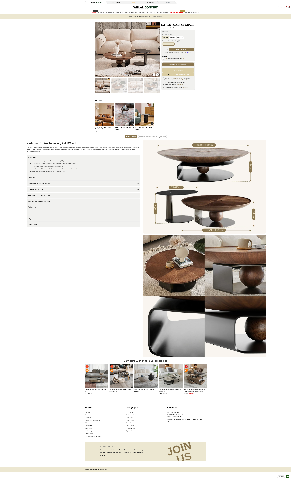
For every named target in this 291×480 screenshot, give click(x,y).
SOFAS (105, 12)
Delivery (163, 136)
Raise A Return (130, 420)
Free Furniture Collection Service (93, 436)
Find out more (104, 455)
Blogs (86, 415)
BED (140, 12)
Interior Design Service (90, 431)
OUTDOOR (145, 12)
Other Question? (130, 425)
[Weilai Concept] (96, 2)
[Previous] (154, 74)
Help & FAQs (129, 412)
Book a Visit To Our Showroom (92, 420)
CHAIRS (100, 12)
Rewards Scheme (130, 428)
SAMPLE (187, 12)
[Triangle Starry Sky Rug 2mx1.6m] (124, 114)
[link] (168, 28)
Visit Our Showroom (178, 70)
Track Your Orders (130, 415)
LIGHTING (152, 12)
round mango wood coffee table (38, 147)
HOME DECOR (124, 12)
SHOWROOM (195, 12)
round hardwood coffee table (51, 149)
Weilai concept (93, 469)
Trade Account (88, 428)
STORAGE (116, 12)
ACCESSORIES (133, 12)
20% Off (94, 12)
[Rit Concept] (115, 2)
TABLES (110, 12)
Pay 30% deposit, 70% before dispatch (178, 64)
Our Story (87, 412)
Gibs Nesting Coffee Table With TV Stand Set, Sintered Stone (170, 390)
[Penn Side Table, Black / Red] (144, 114)
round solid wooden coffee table (70, 149)
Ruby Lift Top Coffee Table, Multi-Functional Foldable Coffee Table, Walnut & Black (194, 390)
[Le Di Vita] (132, 2)
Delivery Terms (130, 423)
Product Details (131, 136)
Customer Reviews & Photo (148, 136)
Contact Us (88, 417)
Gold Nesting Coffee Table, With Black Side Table (95, 390)
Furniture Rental (89, 433)
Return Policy (129, 417)
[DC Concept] (150, 2)
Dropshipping (88, 425)
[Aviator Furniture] (167, 2)
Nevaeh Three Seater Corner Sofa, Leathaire (103, 128)
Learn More (180, 84)
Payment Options (130, 431)
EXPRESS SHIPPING (162, 12)
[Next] (157, 74)
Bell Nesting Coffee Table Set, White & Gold (120, 389)
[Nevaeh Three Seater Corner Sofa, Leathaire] (104, 114)
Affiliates (87, 423)
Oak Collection (137, 16)
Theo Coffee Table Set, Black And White (144, 389)
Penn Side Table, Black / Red (143, 127)
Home (130, 16)
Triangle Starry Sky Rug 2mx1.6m (124, 127)
